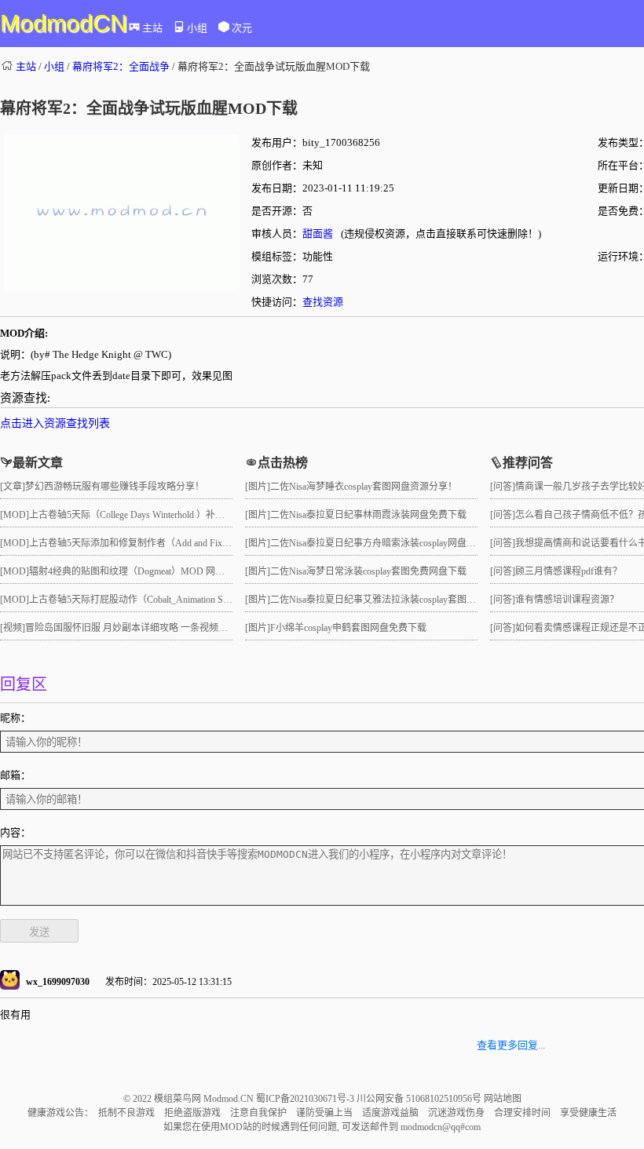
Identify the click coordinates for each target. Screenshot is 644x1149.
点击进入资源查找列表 (55, 423)
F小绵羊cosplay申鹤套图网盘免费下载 (348, 627)
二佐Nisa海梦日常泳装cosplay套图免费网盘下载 (368, 571)
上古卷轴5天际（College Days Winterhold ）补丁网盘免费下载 (155, 514)
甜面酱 (317, 233)
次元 (242, 28)
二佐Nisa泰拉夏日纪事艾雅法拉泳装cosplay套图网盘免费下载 (396, 599)
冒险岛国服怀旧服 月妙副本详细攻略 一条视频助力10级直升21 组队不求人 (179, 627)
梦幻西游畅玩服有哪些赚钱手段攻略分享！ (114, 486)
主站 (152, 28)
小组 (197, 28)
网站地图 (502, 1098)
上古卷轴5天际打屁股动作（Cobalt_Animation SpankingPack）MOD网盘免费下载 (194, 599)
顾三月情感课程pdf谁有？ (568, 571)
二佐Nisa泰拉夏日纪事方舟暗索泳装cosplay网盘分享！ (382, 543)
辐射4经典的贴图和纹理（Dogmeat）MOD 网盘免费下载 (145, 571)
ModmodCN (63, 23)
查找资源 (322, 302)
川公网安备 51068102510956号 (420, 1098)
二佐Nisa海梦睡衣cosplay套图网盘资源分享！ (363, 486)
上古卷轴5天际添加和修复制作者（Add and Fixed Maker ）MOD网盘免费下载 (189, 543)
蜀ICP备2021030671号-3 (306, 1098)
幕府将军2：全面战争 (121, 66)
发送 (39, 932)
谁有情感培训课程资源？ (567, 599)
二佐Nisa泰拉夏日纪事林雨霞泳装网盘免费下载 (368, 514)
